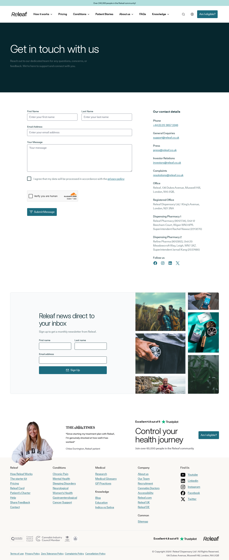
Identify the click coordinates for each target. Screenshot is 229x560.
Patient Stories (104, 14)
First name (44, 340)
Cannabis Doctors (149, 488)
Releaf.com (145, 497)
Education (101, 502)
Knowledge (159, 14)
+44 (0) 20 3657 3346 (165, 125)
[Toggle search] (183, 14)
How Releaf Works (21, 474)
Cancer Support (62, 502)
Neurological (60, 488)
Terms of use (17, 553)
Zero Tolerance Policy (52, 553)
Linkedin (193, 480)
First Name (33, 111)
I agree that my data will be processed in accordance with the (79, 179)
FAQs (142, 14)
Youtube (193, 474)
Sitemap (143, 521)
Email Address (34, 126)
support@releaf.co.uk (166, 137)
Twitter (192, 499)
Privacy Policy (32, 553)
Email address (46, 354)
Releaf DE (144, 507)
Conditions (79, 14)
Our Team (144, 478)
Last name (80, 340)
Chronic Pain (60, 474)
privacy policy (116, 179)
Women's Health (63, 493)
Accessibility (145, 493)
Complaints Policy (74, 553)
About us (124, 14)
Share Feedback (20, 502)
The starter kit (18, 478)
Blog (98, 497)
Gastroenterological (65, 497)
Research (101, 474)
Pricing (62, 14)
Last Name (87, 111)
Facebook (194, 493)
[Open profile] (192, 14)
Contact (15, 507)
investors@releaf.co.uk (167, 162)
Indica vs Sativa (104, 507)
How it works (41, 14)
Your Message (35, 142)
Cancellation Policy (95, 553)
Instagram (194, 486)
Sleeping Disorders (64, 483)
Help (13, 497)
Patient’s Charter (20, 493)
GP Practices (103, 483)
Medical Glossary (106, 478)
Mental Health (61, 478)
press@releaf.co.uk (165, 150)
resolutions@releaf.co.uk (168, 175)
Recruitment (145, 483)
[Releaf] (19, 14)
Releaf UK (144, 502)
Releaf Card (17, 488)
